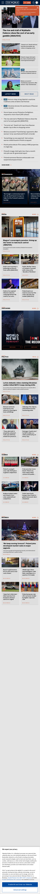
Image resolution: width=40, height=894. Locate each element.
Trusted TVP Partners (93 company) (11, 879)
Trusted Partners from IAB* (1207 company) (19, 877)
